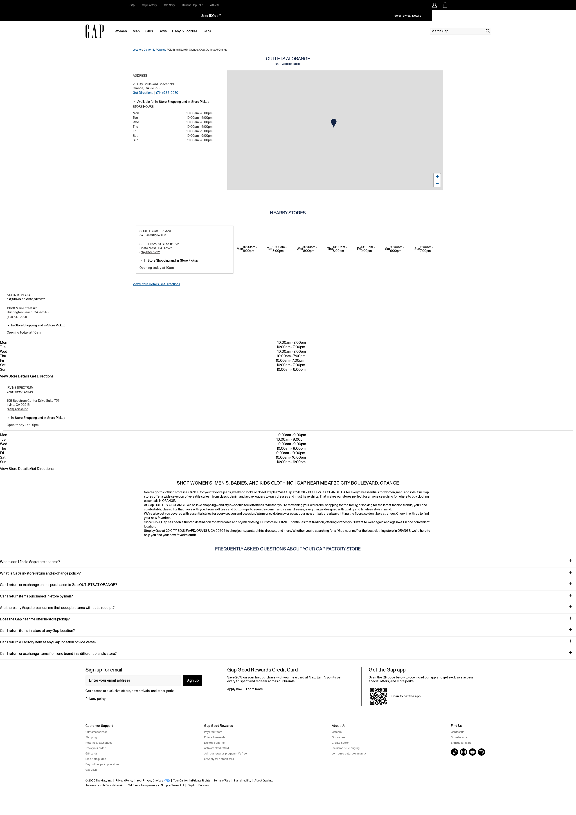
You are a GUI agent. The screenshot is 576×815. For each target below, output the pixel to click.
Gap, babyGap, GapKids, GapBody (26, 299)
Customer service (97, 732)
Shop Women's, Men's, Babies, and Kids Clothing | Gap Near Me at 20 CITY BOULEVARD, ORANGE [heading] (288, 482)
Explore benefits (214, 742)
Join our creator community (349, 753)
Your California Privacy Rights (191, 780)
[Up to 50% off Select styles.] (211, 15)
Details (416, 15)
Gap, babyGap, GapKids (153, 235)
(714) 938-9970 (167, 92)
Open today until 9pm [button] (23, 425)
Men (136, 31)
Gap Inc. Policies (198, 785)
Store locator (459, 737)
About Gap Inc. (263, 780)
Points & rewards (214, 737)
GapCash (91, 769)
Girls (149, 31)
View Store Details (146, 284)
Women (121, 31)
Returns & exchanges (99, 742)
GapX (207, 31)
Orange (161, 49)
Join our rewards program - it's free (225, 753)
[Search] (487, 31)
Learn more (254, 689)
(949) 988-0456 (17, 409)
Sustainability (242, 780)
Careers (337, 732)
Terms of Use (222, 780)
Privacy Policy (124, 780)
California (149, 49)
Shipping (91, 737)
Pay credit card (213, 732)
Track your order (96, 748)
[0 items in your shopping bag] (444, 5)
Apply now (235, 689)
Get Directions (143, 92)
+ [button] (437, 177)
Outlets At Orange (288, 61)
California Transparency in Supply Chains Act (156, 785)
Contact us (457, 732)
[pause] (571, 15)
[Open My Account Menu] (434, 5)
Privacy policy (96, 698)
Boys (162, 31)
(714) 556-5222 (150, 252)
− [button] (437, 183)
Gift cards (91, 753)
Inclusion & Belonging (346, 748)
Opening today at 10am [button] (157, 267)
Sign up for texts (461, 742)
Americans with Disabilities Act (105, 785)
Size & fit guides (96, 759)
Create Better (340, 742)
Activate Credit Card (216, 748)
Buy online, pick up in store (102, 764)
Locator (137, 49)
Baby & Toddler (184, 31)
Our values (338, 737)
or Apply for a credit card (219, 759)
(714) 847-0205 (17, 317)
